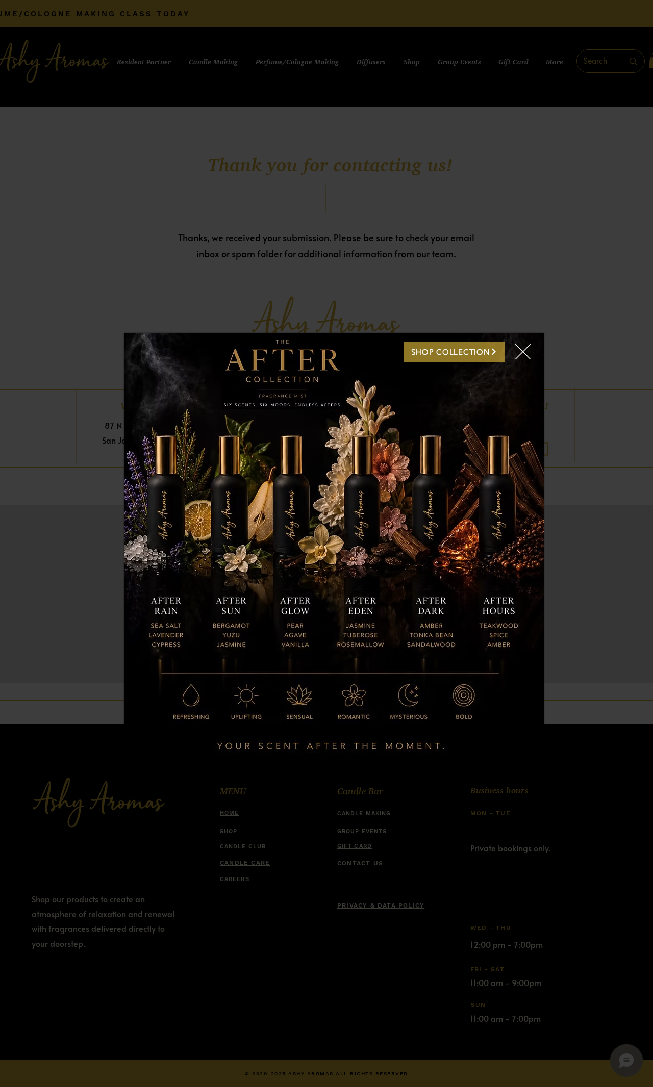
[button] (523, 351)
